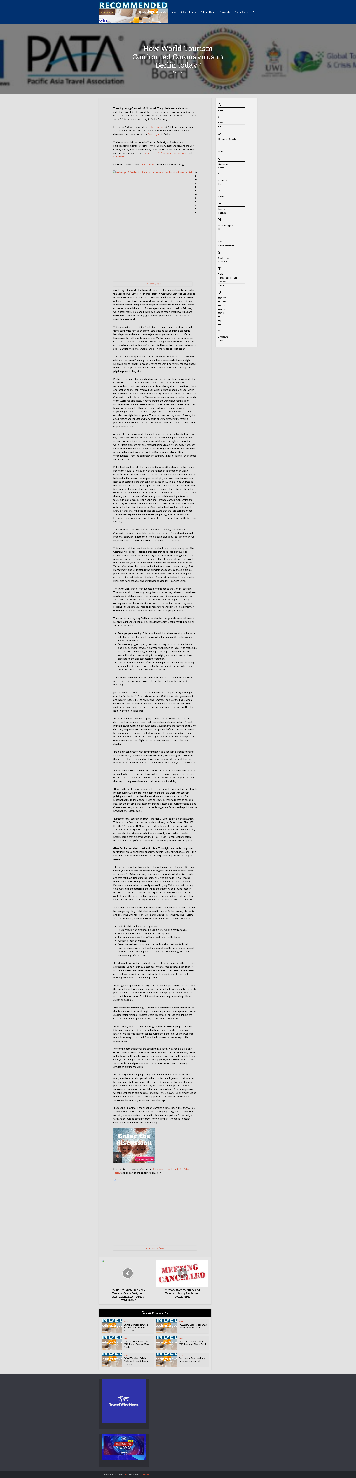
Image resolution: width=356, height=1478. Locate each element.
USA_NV (222, 298)
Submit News (208, 12)
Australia (222, 110)
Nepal (221, 229)
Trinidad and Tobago (227, 278)
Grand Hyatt (154, 134)
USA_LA (221, 305)
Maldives (222, 213)
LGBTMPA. (119, 156)
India (220, 184)
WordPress (144, 1474)
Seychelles (223, 261)
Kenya (221, 196)
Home (173, 12)
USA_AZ (221, 316)
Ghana (221, 167)
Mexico (221, 209)
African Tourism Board (175, 153)
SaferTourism (156, 127)
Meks (126, 1474)
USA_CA (221, 313)
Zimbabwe (223, 336)
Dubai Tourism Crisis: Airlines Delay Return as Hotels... (137, 1361)
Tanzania (222, 285)
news (126, 1321)
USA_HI (221, 309)
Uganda (221, 320)
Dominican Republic (227, 139)
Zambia (221, 340)
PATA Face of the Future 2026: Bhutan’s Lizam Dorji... (193, 1343)
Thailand (222, 281)
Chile (220, 126)
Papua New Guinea (227, 245)
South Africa (223, 258)
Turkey (221, 274)
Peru (220, 241)
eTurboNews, (149, 153)
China (220, 122)
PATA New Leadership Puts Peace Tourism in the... (193, 1326)
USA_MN (222, 301)
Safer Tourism (147, 164)
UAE (220, 324)
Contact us (240, 12)
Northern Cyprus (225, 225)
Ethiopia (222, 151)
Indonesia (222, 180)
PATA (159, 153)
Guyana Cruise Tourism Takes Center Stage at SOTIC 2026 (136, 1327)
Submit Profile (188, 12)
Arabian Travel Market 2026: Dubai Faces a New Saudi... (136, 1344)
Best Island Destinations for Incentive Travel (192, 1359)
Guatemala (223, 164)
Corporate (225, 12)
